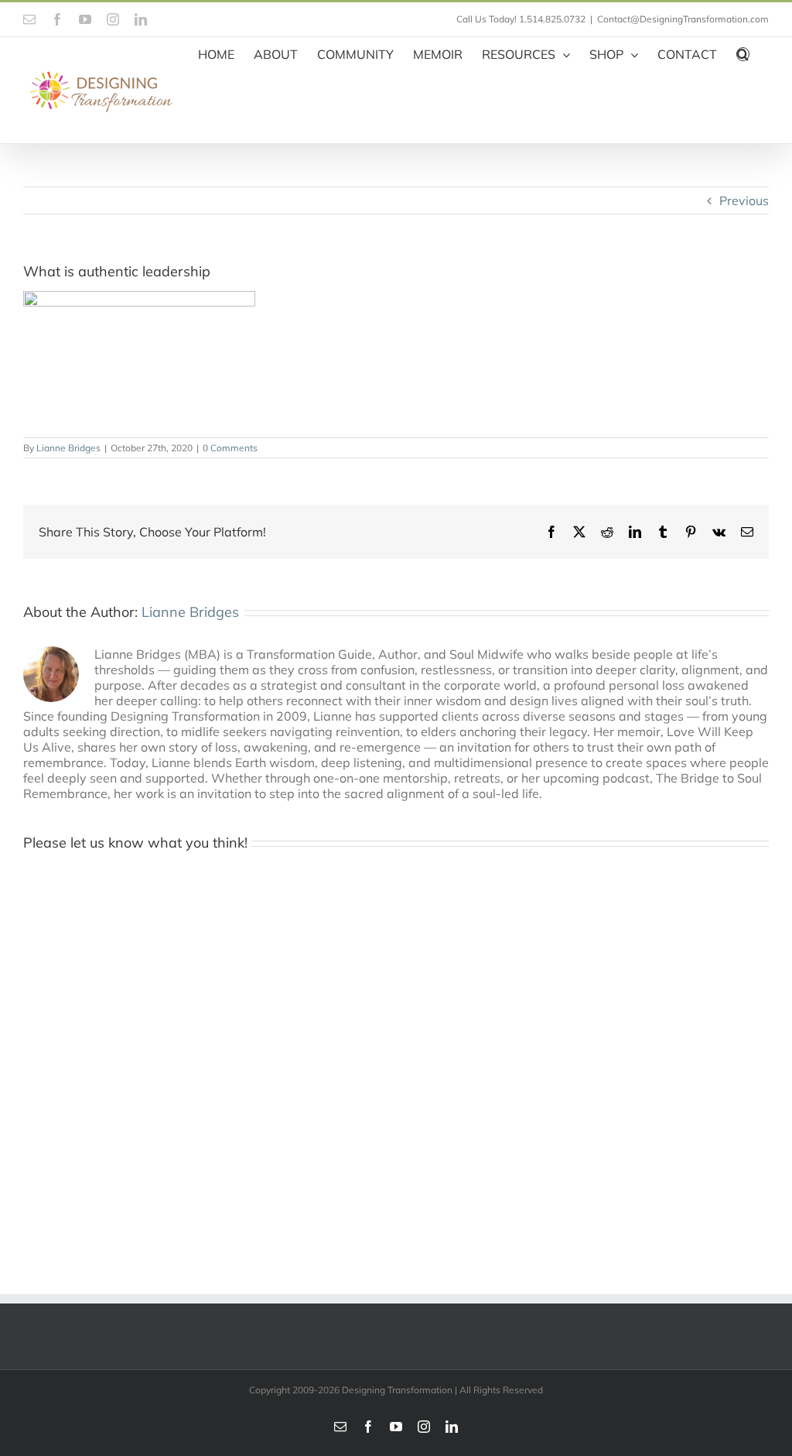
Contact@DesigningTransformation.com (683, 19)
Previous (744, 200)
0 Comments (230, 448)
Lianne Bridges (68, 448)
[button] (742, 52)
